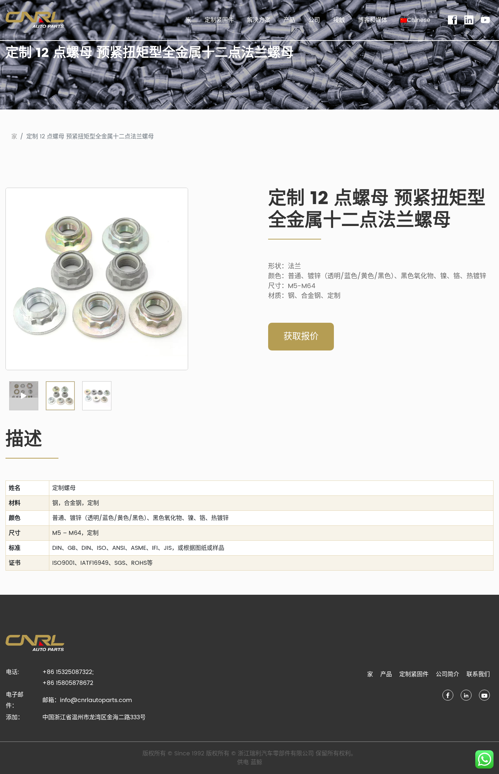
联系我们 (478, 674)
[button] (415, 20)
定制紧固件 (219, 20)
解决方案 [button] (258, 20)
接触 (339, 20)
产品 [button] (289, 20)
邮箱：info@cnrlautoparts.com (87, 700)
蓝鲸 (256, 762)
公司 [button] (314, 20)
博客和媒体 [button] (372, 20)
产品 (386, 674)
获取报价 (301, 336)
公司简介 (447, 674)
